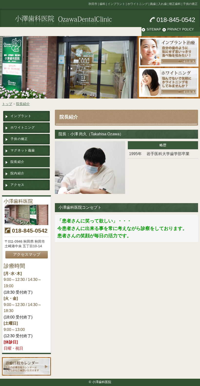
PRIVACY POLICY (180, 29)
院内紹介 (17, 173)
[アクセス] (26, 215)
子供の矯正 (19, 139)
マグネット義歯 (22, 150)
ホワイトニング (22, 127)
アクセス (17, 185)
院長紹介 (17, 162)
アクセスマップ (26, 254)
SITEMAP (154, 29)
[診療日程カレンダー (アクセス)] (26, 366)
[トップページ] (74, 21)
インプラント (20, 116)
